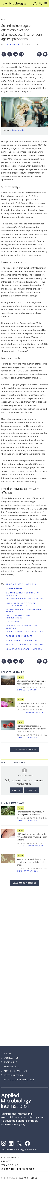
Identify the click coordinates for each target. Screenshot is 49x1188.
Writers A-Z (11, 1066)
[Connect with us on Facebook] (27, 1143)
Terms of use (9, 1165)
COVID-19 (31, 584)
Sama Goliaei (13, 640)
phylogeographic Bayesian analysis (22, 626)
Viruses (37, 649)
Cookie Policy (10, 1157)
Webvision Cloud (28, 1178)
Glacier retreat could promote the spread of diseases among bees (31, 704)
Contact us (11, 1057)
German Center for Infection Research (23, 594)
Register (32, 790)
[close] (26, 52)
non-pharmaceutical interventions (18, 616)
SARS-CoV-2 (31, 640)
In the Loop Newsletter (19, 1079)
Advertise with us (15, 1071)
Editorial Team (13, 1075)
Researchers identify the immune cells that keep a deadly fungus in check (31, 862)
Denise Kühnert (15, 588)
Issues (7, 1053)
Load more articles (24, 749)
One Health (12, 621)
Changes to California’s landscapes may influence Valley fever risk (31, 682)
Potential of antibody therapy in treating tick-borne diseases (30, 813)
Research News (34, 631)
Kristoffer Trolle (17, 130)
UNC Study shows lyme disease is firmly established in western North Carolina (32, 836)
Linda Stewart (13, 44)
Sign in (12, 48)
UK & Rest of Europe (18, 649)
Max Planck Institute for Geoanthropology (21, 604)
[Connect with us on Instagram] (3, 1143)
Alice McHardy (14, 584)
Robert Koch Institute (19, 636)
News (4, 19)
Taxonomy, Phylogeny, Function (24, 644)
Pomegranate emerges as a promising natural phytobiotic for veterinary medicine (31, 728)
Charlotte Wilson (27, 690)
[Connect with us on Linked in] (11, 1143)
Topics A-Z (10, 1062)
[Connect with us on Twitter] (19, 1143)
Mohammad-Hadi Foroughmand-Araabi (25, 610)
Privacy (6, 1161)
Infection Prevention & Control (25, 599)
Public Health (14, 631)
